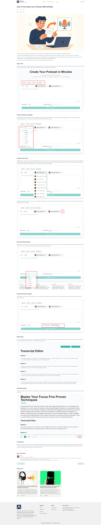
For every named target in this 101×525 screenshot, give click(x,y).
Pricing (57, 1)
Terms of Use (53, 509)
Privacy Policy (54, 507)
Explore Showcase (51, 1)
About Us (41, 511)
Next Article (80, 463)
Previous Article (21, 463)
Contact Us (42, 509)
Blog (41, 507)
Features (44, 1)
